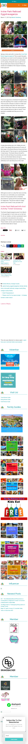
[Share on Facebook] (8, 245)
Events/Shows (6, 283)
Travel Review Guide (5, 397)
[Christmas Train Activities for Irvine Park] (18, 256)
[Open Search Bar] (19, 5)
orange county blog (20, 288)
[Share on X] (11, 245)
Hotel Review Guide (5, 401)
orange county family (7, 290)
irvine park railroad (9, 288)
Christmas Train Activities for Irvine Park (17, 261)
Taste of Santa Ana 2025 (7, 610)
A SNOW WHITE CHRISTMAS (8, 602)
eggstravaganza (14, 286)
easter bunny (6, 286)
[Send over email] (22, 245)
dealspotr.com (14, 708)
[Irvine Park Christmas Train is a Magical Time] (6, 270)
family (21, 286)
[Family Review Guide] (4, 5)
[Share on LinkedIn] (19, 245)
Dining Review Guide (5, 399)
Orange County (15, 283)
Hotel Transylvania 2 (8, 293)
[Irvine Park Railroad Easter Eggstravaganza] (6, 256)
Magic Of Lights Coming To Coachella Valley (11, 608)
